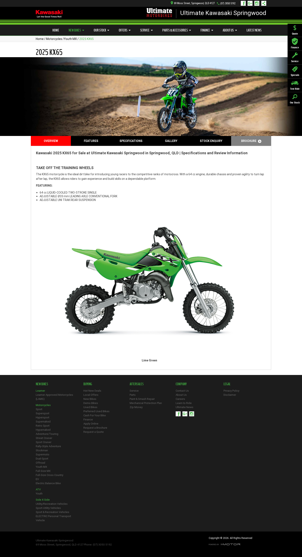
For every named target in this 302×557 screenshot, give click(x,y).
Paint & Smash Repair (142, 399)
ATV (38, 489)
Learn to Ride (184, 403)
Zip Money (136, 407)
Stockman (42, 450)
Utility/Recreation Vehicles (52, 504)
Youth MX (70, 39)
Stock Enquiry (211, 141)
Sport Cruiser (43, 442)
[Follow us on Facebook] (244, 3)
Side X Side (43, 499)
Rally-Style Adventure (48, 446)
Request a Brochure (95, 427)
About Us (228, 30)
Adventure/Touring (47, 434)
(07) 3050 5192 (227, 3)
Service (145, 30)
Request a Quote (93, 432)
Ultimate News (184, 407)
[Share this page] (262, 3)
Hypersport (42, 417)
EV (37, 479)
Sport (39, 409)
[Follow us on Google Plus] (251, 3)
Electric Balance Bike (48, 483)
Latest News (254, 30)
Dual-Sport (42, 458)
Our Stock (100, 30)
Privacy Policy (231, 390)
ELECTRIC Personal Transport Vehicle (53, 518)
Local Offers (90, 395)
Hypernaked (43, 430)
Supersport (42, 413)
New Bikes (75, 30)
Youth (39, 493)
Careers (180, 399)
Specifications (131, 141)
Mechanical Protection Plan (146, 403)
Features (91, 141)
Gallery (171, 141)
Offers (123, 30)
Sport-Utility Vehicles (48, 508)
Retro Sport (43, 425)
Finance (205, 30)
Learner (40, 390)
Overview (51, 141)
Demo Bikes (90, 403)
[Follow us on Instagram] (257, 3)
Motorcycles (54, 39)
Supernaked (43, 421)
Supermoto (42, 454)
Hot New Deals (92, 390)
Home (55, 30)
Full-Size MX (43, 471)
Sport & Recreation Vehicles (52, 512)
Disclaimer (230, 395)
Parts (133, 395)
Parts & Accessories (175, 30)
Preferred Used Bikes (96, 411)
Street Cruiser (44, 438)
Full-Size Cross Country (49, 475)
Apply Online (90, 423)
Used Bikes (90, 407)
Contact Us (182, 390)
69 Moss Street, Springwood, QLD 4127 (194, 3)
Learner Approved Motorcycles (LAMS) (54, 397)
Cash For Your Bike (94, 415)
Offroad (40, 462)
